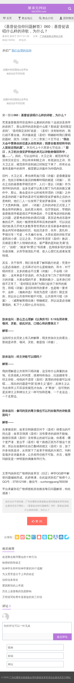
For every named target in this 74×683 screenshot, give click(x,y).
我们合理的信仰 (21, 50)
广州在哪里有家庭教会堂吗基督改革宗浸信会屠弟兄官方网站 (37, 9)
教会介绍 (48, 18)
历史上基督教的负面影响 (16, 591)
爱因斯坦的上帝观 (13, 585)
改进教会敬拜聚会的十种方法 (19, 557)
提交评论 (62, 637)
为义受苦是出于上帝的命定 (18, 574)
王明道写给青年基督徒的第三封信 (22, 597)
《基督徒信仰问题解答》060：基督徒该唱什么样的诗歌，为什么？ (35, 28)
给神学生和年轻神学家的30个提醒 (22, 568)
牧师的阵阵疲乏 (11, 562)
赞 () (38, 521)
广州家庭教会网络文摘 (51, 36)
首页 (9, 18)
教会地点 (27, 18)
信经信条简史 (10, 580)
